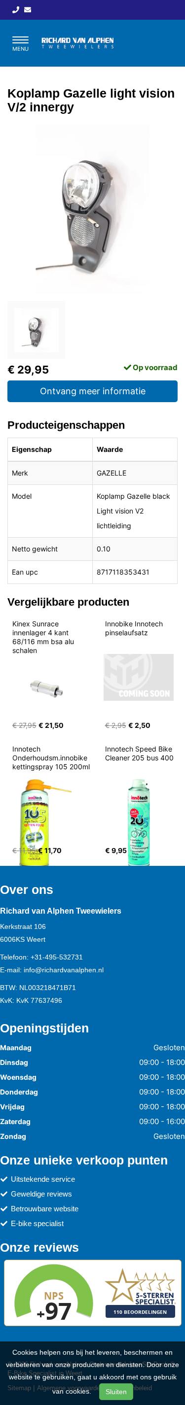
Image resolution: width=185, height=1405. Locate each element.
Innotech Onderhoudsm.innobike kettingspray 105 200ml (51, 758)
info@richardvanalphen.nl (64, 970)
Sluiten (116, 1392)
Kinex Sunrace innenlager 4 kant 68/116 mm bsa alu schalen (44, 636)
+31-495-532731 (57, 957)
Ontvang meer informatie (93, 391)
